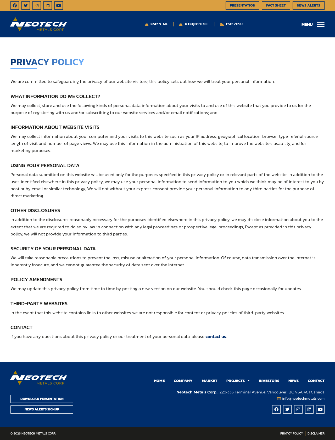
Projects (235, 380)
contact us (215, 336)
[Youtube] (58, 5)
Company (183, 380)
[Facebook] (14, 5)
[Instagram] (36, 5)
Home (159, 380)
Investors (269, 380)
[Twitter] (25, 5)
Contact (316, 380)
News (293, 380)
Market (209, 380)
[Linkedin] (47, 5)
